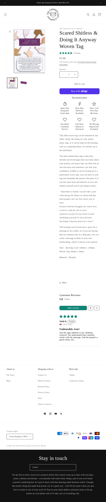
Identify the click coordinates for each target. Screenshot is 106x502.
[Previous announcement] (5, 3)
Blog (8, 381)
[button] (5, 14)
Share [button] (64, 283)
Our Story (10, 375)
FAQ (40, 398)
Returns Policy (44, 387)
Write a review (73, 308)
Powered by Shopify (39, 445)
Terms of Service (45, 404)
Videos (72, 375)
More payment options (79, 97)
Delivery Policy (44, 381)
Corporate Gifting (76, 381)
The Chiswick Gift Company (22, 445)
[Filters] (90, 308)
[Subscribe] (73, 467)
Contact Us (42, 375)
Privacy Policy (44, 392)
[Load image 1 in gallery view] (12, 83)
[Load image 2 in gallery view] (24, 83)
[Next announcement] (101, 3)
